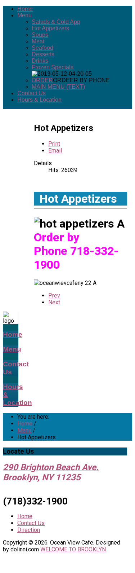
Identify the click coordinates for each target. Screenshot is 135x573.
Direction (28, 529)
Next (54, 302)
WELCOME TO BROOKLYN (73, 549)
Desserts (43, 54)
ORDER (42, 80)
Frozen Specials (52, 67)
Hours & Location (39, 100)
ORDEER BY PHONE (81, 80)
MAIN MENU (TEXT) (58, 87)
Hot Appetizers (50, 28)
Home (25, 9)
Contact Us (31, 93)
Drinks (40, 61)
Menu (24, 15)
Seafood (42, 48)
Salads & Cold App (56, 22)
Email (55, 150)
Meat (38, 41)
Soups (40, 35)
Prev (54, 295)
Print (54, 143)
